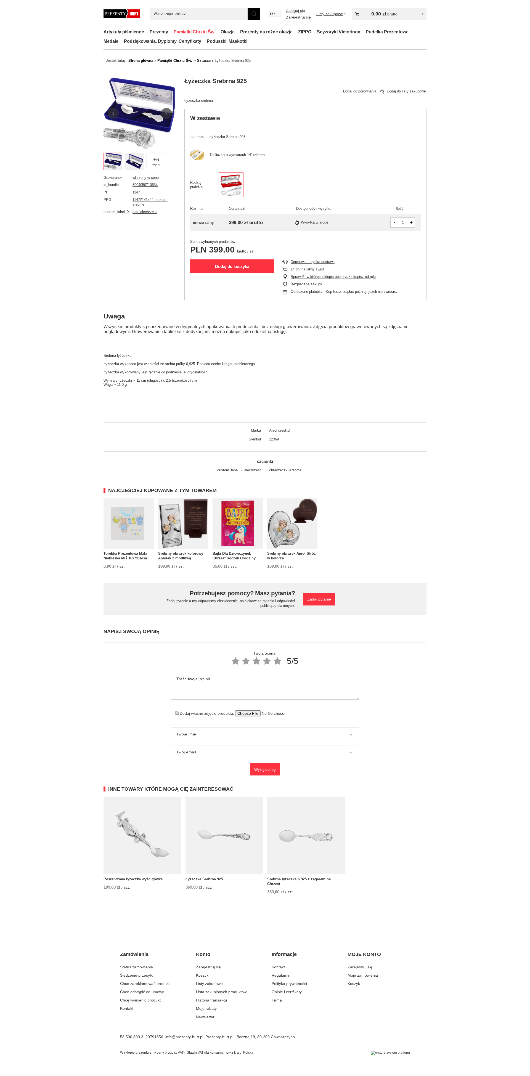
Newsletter (205, 1017)
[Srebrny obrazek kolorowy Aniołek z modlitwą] (183, 523)
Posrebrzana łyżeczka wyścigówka (133, 879)
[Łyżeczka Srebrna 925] (224, 835)
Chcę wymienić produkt (140, 1000)
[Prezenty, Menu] (170, 32)
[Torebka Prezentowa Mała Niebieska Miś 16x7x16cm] (129, 523)
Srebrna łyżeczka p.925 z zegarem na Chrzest (299, 881)
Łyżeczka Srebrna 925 (204, 879)
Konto (203, 954)
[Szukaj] (254, 14)
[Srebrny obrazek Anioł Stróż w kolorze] (292, 523)
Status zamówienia (136, 967)
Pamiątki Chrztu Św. (194, 32)
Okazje (228, 32)
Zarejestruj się (298, 17)
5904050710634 (145, 185)
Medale (111, 41)
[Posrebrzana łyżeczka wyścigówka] (142, 835)
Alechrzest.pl (279, 430)
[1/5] (235, 661)
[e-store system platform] (390, 1053)
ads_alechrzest (144, 212)
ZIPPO (304, 32)
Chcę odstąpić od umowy (142, 992)
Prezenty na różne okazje (266, 32)
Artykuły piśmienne (124, 32)
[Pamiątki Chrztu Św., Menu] (217, 32)
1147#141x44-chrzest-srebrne (150, 202)
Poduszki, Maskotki (227, 41)
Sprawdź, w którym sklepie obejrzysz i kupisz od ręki (333, 277)
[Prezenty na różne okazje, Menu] (295, 32)
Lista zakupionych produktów (221, 992)
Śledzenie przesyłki (136, 975)
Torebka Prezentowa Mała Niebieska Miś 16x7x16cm (125, 555)
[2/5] (246, 661)
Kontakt (126, 1008)
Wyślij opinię (265, 769)
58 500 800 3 (131, 1037)
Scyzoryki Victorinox (338, 32)
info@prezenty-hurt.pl (184, 1037)
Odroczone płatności (307, 291)
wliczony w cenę (145, 178)
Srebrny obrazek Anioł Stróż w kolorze (291, 555)
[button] (113, 113)
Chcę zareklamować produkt (145, 983)
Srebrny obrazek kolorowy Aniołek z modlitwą (180, 555)
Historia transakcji (211, 1000)
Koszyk (202, 975)
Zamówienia (134, 954)
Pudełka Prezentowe (387, 32)
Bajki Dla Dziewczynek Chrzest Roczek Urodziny (234, 555)
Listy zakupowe (209, 983)
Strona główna (140, 61)
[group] (140, 113)
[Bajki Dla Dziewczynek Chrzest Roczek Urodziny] (238, 523)
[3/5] (256, 661)
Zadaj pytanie (319, 599)
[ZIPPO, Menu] (314, 32)
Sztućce (204, 61)
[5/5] (277, 661)
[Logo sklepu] (122, 13)
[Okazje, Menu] (237, 32)
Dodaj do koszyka (232, 266)
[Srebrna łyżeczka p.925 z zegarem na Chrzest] (306, 835)
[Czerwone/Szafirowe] (231, 184)
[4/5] (267, 661)
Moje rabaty (206, 1008)
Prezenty (159, 32)
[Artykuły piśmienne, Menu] (146, 32)
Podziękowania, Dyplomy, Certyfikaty (162, 41)
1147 (136, 192)
